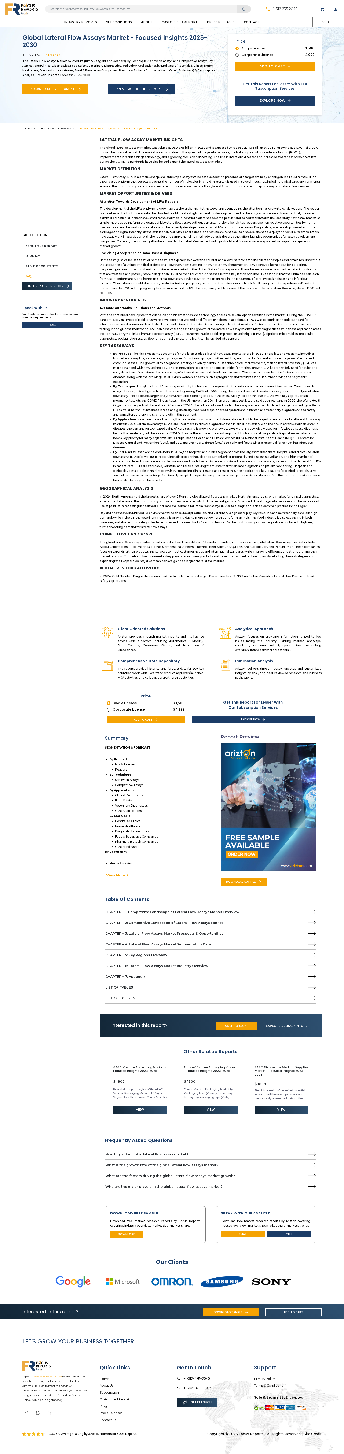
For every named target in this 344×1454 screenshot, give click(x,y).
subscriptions (119, 22)
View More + (117, 875)
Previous (101, 1091)
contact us (108, 1420)
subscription (109, 1392)
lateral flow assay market (133, 147)
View (140, 1109)
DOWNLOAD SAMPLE (241, 881)
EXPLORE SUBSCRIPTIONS (287, 1026)
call (53, 325)
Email (243, 1234)
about (146, 22)
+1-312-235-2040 (284, 9)
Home (28, 128)
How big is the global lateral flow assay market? (146, 1154)
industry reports (80, 22)
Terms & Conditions (268, 1385)
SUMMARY (33, 256)
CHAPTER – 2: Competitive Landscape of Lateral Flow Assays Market (164, 923)
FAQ (28, 276)
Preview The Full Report (139, 89)
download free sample (52, 89)
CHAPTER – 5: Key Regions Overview (136, 955)
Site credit (313, 1434)
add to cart (272, 66)
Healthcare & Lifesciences (56, 128)
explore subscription (44, 286)
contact (251, 22)
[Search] (244, 9)
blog (103, 1406)
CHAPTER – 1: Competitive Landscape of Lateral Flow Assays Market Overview (172, 912)
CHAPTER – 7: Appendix (125, 976)
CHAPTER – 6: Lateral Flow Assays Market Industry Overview (156, 966)
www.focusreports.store (47, 1376)
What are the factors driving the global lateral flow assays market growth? (170, 1176)
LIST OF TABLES (119, 987)
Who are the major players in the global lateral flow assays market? (164, 1187)
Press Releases (220, 22)
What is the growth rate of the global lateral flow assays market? (161, 1165)
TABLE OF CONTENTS (41, 266)
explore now (272, 100)
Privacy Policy (264, 1378)
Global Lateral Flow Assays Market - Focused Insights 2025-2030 (118, 128)
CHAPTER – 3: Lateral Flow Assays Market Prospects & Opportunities (164, 933)
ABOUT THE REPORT (41, 246)
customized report (180, 22)
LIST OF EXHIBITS (120, 998)
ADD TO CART (236, 1026)
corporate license (257, 54)
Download (126, 1234)
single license (253, 48)
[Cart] (322, 9)
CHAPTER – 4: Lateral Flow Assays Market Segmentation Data (158, 944)
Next (320, 1091)
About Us (106, 1385)
